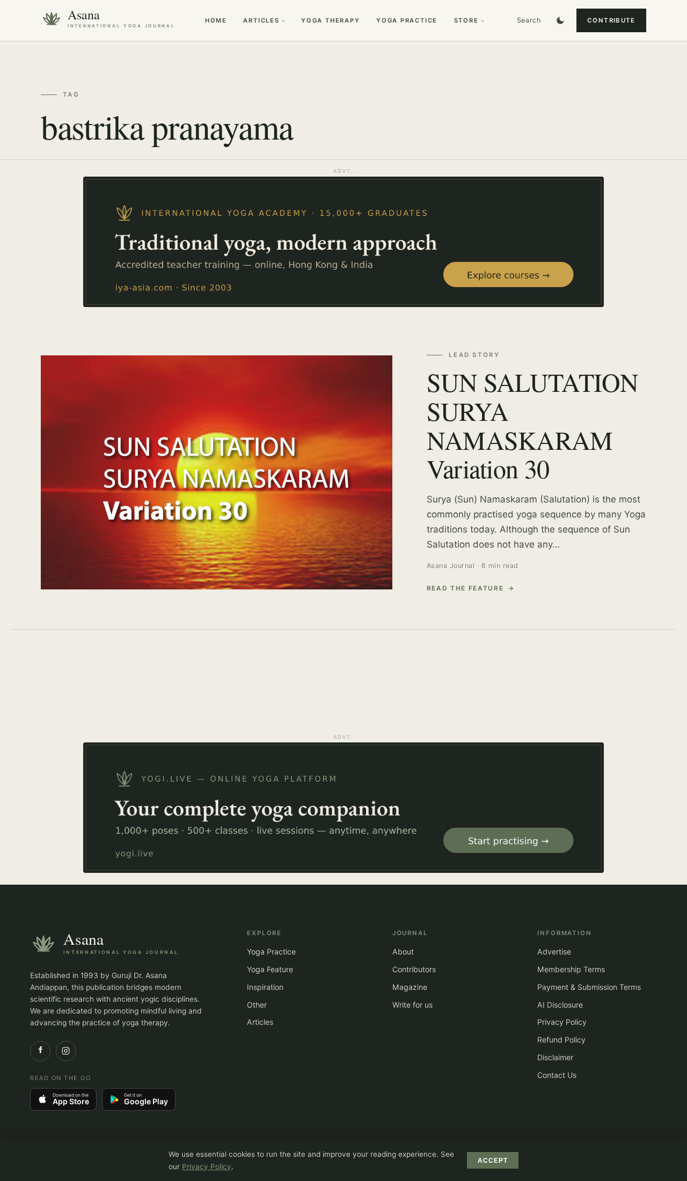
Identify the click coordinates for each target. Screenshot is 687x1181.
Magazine (409, 987)
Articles (261, 20)
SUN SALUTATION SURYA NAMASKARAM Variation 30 (533, 424)
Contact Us (556, 1075)
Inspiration (265, 987)
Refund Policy (561, 1039)
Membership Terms (571, 969)
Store (466, 20)
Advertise (554, 951)
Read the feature (465, 588)
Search (529, 20)
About (403, 951)
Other (257, 1004)
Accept (493, 1160)
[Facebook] (40, 1051)
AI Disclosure (560, 1004)
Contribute (611, 20)
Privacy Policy (562, 1021)
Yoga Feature (270, 969)
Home (216, 20)
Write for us (412, 1004)
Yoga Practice (406, 20)
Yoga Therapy (330, 20)
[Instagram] (66, 1051)
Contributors (414, 969)
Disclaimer (555, 1057)
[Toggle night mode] (560, 20)
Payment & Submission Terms (589, 987)
